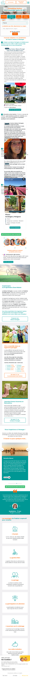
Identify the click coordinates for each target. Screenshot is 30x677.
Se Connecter (10, 2)
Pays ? (4, 20)
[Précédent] (2, 449)
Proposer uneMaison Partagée (15, 319)
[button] (15, 461)
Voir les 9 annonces (15, 227)
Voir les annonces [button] (8, 261)
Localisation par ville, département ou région (14, 26)
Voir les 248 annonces (15, 109)
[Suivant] (28, 449)
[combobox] (15, 29)
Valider (15, 33)
